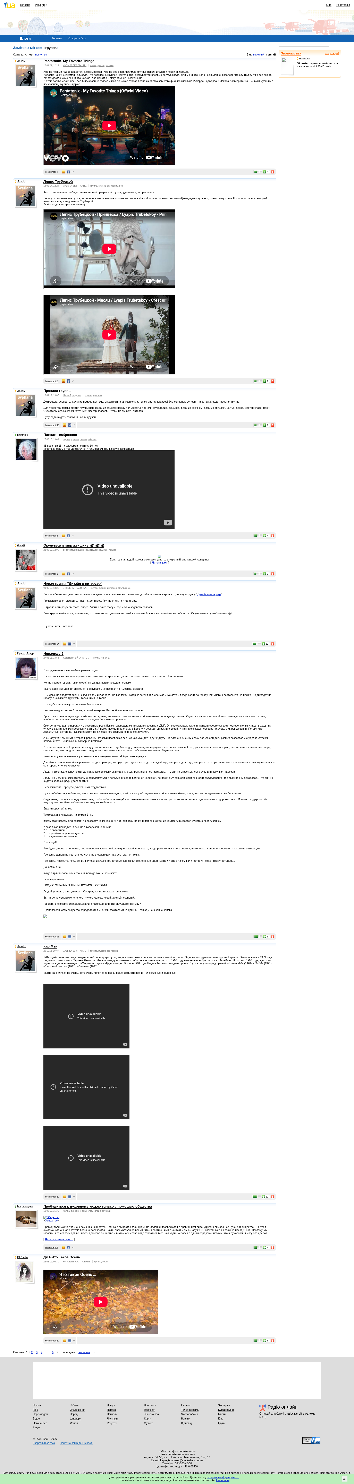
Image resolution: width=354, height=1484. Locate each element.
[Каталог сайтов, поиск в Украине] (311, 1439)
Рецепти (112, 1423)
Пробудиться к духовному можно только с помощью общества (97, 1206)
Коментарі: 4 (51, 172)
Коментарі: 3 (51, 535)
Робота (74, 1405)
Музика (148, 1423)
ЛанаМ (21, 60)
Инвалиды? (53, 653)
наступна (84, 1352)
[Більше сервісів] (73, 172)
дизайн (102, 588)
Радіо (36, 1427)
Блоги (222, 1414)
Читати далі (159, 562)
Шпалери (75, 1418)
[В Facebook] (68, 171)
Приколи (112, 1414)
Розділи (40, 4)
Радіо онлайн (282, 1407)
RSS (35, 1409)
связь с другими (101, 1211)
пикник (83, 439)
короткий (258, 54)
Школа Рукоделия (72, 395)
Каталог (186, 1405)
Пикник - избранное (60, 435)
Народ (74, 1414)
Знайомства (291, 53)
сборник (92, 439)
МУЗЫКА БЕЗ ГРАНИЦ (74, 65)
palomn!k (22, 434)
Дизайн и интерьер (209, 594)
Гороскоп (149, 1409)
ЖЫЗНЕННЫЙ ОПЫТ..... (76, 658)
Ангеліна (304, 58)
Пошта (37, 1405)
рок (121, 186)
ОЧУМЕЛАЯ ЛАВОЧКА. (75, 588)
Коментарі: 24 (52, 644)
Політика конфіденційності (76, 1442)
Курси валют (226, 1409)
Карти (147, 1418)
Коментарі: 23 (52, 936)
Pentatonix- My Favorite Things (68, 61)
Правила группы (57, 391)
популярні (41, 54)
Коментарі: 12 (52, 1196)
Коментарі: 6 (51, 381)
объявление (124, 588)
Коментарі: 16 (52, 425)
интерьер (112, 588)
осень (105, 1261)
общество (87, 1211)
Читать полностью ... (59, 1239)
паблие (112, 550)
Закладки (224, 1405)
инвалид (105, 658)
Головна (25, 4)
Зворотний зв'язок (44, 1442)
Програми (150, 1405)
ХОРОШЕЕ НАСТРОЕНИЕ (76, 1261)
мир (105, 550)
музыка (109, 65)
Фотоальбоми (189, 1414)
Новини (185, 1418)
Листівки (112, 1418)
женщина (79, 550)
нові (30, 54)
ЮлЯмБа (22, 1257)
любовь (98, 550)
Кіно (220, 1418)
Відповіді (186, 1423)
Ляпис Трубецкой (58, 181)
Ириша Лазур (25, 653)
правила (97, 395)
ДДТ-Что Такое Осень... (63, 1257)
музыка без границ (108, 186)
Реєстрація (343, 4)
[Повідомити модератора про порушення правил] (272, 171)
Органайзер (40, 1423)
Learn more (222, 1480)
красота (89, 550)
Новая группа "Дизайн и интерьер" (72, 583)
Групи (221, 1423)
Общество (51, 1220)
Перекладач (40, 1414)
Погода (111, 1409)
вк (64, 550)
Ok (344, 1479)
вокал (93, 65)
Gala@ (21, 545)
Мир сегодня (25, 1206)
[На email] (63, 171)
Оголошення (77, 1409)
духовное (76, 1211)
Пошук (111, 1405)
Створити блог (77, 38)
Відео (36, 1418)
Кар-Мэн (50, 946)
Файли (74, 1423)
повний (271, 54)
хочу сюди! (332, 53)
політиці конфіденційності (223, 1477)
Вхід (328, 4)
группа (101, 65)
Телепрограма (190, 1409)
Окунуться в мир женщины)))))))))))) (73, 545)
